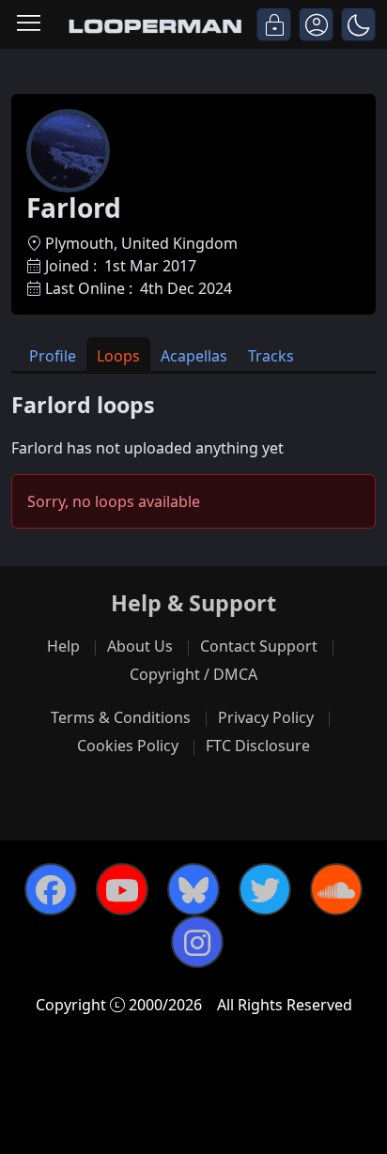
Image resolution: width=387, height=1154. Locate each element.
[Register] (316, 24)
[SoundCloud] (336, 889)
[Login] (273, 24)
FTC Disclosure (258, 745)
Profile (52, 356)
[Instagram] (197, 942)
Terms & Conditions (121, 717)
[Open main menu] (28, 24)
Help (63, 646)
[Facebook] (50, 889)
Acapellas (194, 356)
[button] (358, 24)
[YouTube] (122, 889)
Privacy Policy (266, 717)
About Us (140, 646)
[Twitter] (265, 889)
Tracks (271, 356)
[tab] (52, 354)
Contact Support (258, 646)
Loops (118, 356)
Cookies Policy (127, 745)
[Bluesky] (193, 889)
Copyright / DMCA (193, 674)
